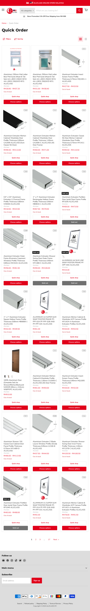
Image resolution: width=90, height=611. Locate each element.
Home (4, 23)
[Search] (79, 10)
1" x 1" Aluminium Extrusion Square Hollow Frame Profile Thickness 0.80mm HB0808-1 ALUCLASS (15, 320)
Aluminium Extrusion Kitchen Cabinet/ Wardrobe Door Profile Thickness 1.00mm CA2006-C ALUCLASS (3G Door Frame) (44, 140)
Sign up (37, 580)
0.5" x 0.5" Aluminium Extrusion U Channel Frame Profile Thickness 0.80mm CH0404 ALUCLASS (14, 200)
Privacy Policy (68, 604)
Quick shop (16, 97)
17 (49, 539)
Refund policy (29, 604)
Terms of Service (55, 604)
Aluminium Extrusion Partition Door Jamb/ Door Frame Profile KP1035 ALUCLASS (74, 199)
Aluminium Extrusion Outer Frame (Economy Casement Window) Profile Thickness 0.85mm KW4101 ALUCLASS (15, 259)
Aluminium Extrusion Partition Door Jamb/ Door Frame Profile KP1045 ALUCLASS (16, 505)
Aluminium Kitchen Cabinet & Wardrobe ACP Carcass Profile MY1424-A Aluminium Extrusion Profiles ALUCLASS (74, 320)
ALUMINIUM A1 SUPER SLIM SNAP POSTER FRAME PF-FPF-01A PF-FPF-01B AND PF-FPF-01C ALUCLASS (44, 506)
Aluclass (6, 86)
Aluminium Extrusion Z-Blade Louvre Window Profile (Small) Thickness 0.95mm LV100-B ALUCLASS (45, 445)
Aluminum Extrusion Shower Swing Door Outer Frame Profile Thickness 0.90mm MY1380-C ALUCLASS (44, 259)
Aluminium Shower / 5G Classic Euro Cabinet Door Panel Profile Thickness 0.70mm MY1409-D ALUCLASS (14, 446)
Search (19, 604)
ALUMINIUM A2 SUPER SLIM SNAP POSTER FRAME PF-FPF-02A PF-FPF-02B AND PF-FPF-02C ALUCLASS (44, 320)
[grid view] (80, 39)
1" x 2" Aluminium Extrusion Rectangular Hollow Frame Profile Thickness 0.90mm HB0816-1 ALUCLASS (44, 200)
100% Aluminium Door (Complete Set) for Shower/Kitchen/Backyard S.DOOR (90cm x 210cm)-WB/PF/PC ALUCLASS (14, 385)
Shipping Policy (41, 604)
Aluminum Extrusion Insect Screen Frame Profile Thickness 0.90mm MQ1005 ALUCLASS (73, 379)
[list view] (85, 39)
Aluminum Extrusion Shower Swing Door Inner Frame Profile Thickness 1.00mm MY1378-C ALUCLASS (73, 445)
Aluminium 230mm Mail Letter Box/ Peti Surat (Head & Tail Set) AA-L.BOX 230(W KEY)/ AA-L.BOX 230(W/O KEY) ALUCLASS (16, 79)
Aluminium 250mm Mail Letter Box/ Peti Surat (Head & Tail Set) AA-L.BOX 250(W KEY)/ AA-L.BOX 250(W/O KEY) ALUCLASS (45, 79)
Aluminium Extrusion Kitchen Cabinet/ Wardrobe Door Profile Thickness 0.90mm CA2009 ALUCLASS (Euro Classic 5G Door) (15, 140)
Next (55, 539)
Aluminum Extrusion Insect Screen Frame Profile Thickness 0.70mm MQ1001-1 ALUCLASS (74, 77)
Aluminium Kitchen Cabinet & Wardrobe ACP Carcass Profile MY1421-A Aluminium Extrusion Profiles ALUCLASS (74, 506)
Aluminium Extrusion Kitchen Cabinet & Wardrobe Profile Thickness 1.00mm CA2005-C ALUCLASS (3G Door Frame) (45, 379)
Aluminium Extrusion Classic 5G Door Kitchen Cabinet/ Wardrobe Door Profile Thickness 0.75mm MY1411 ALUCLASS (73, 140)
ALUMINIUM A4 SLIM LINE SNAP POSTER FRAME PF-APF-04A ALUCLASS (73, 262)
